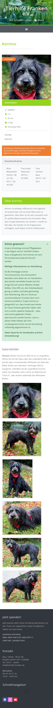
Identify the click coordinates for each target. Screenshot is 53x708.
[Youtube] (15, 699)
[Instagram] (10, 699)
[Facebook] (5, 699)
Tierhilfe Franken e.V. (26, 11)
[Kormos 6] (22, 586)
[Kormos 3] (17, 478)
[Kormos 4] (22, 517)
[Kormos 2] (22, 438)
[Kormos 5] (22, 552)
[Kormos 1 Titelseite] (22, 400)
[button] (26, 29)
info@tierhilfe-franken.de (13, 665)
